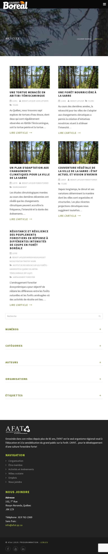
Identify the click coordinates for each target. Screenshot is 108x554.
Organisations (16, 379)
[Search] (99, 316)
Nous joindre (15, 482)
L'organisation (15, 460)
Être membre (15, 465)
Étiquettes (14, 395)
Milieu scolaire (15, 473)
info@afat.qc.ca (13, 525)
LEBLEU (44, 542)
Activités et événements (21, 469)
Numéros (12, 329)
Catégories (14, 345)
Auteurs (11, 362)
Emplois (12, 477)
